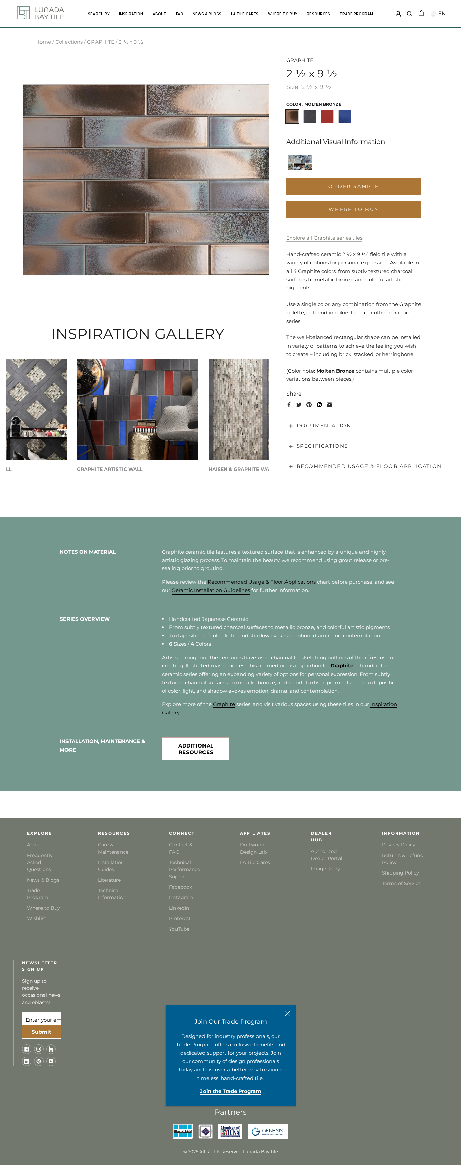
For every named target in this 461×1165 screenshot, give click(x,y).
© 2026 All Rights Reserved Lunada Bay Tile (230, 1151)
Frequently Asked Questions (40, 862)
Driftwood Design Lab (253, 848)
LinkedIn (179, 908)
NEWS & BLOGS (207, 14)
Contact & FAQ (180, 848)
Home (43, 42)
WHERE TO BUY (282, 14)
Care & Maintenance (113, 848)
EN (441, 13)
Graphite (224, 704)
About (34, 845)
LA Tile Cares (255, 862)
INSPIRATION (131, 14)
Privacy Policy (398, 845)
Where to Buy (43, 908)
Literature (109, 880)
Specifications (322, 445)
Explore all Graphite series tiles (324, 238)
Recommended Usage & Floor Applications (262, 582)
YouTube (179, 929)
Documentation (324, 425)
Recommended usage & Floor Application (369, 466)
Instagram (181, 897)
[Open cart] (421, 13)
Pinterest (180, 918)
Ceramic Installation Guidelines (211, 590)
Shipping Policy (400, 873)
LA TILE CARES (245, 14)
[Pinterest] (309, 404)
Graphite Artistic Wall (109, 469)
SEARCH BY (99, 14)
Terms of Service (401, 883)
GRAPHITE (100, 42)
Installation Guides (111, 865)
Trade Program (356, 14)
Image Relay (325, 869)
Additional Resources (196, 748)
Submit (41, 1032)
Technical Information (112, 894)
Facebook (180, 887)
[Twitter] (299, 404)
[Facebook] (289, 404)
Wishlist (36, 918)
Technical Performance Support (184, 869)
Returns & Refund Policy (402, 858)
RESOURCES (318, 14)
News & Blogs (43, 880)
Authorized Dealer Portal (326, 854)
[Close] (287, 1013)
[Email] (329, 404)
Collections (69, 42)
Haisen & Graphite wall (242, 469)
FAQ (179, 14)
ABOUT (159, 14)
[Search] (409, 13)
